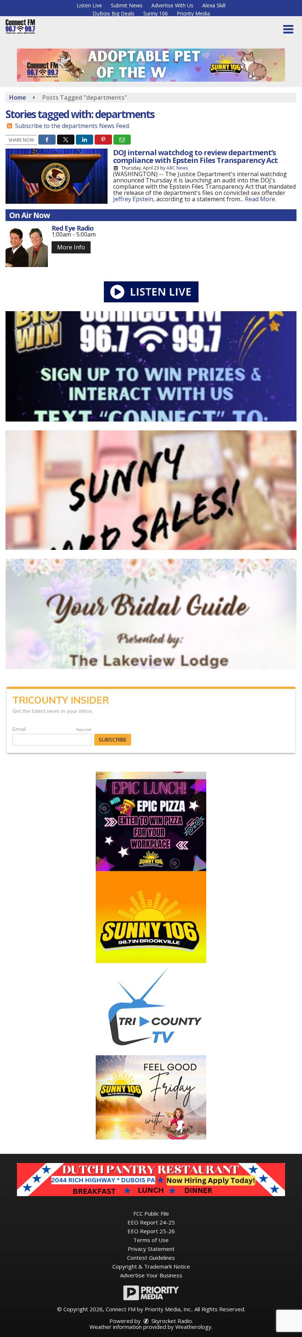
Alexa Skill (213, 5)
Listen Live (89, 5)
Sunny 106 (155, 13)
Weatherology (193, 1326)
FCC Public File (151, 1213)
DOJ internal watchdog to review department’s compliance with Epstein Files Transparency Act (195, 156)
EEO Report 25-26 (151, 1231)
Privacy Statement (151, 1248)
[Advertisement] (151, 65)
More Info (71, 247)
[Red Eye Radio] (27, 246)
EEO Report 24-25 (151, 1222)
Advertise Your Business (151, 1275)
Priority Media (193, 13)
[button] (288, 29)
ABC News (177, 168)
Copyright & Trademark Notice (151, 1266)
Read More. (260, 199)
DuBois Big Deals (113, 13)
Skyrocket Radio (171, 1320)
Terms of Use (151, 1240)
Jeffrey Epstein (133, 199)
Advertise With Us (172, 5)
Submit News (127, 5)
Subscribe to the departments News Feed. (72, 126)
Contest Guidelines (151, 1257)
